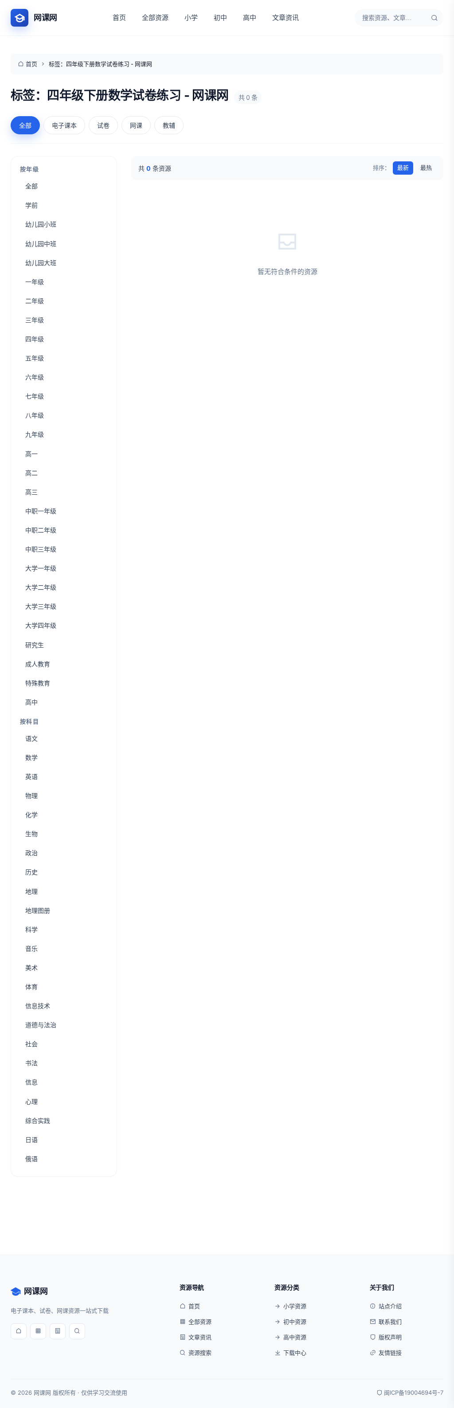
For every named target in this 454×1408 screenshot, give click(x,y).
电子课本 (64, 125)
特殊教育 (37, 683)
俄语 (31, 1158)
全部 (25, 125)
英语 (31, 776)
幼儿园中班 (40, 243)
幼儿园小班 (40, 224)
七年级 (34, 396)
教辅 (169, 125)
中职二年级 (40, 530)
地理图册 (37, 910)
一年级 (34, 282)
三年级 (34, 320)
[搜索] (434, 18)
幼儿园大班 (40, 262)
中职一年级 (40, 511)
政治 (31, 853)
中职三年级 (40, 549)
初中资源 (294, 1321)
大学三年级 (40, 606)
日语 (31, 1139)
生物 (31, 833)
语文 (31, 738)
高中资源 (294, 1337)
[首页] (19, 1331)
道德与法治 (40, 1025)
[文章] (58, 1331)
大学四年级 (40, 625)
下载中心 (294, 1352)
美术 (31, 967)
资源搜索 (199, 1352)
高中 (249, 17)
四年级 (34, 339)
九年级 (34, 434)
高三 (31, 492)
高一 (31, 454)
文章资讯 (285, 17)
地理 (31, 891)
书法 (31, 1063)
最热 (426, 167)
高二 (31, 473)
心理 (31, 1101)
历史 (31, 872)
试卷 (103, 125)
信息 (31, 1082)
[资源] (38, 1331)
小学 (191, 17)
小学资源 (294, 1306)
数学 (31, 757)
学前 (31, 205)
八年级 (34, 415)
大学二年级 (40, 587)
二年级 (34, 301)
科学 (31, 929)
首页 (119, 17)
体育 (31, 986)
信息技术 (37, 1005)
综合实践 (37, 1120)
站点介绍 (390, 1306)
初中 (220, 17)
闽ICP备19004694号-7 (413, 1392)
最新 (403, 167)
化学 (31, 814)
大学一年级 (40, 568)
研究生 (34, 645)
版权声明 (390, 1337)
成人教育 (37, 664)
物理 (31, 795)
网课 (136, 125)
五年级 (34, 358)
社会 (31, 1044)
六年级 (34, 377)
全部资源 (155, 17)
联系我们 (390, 1321)
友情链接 (390, 1352)
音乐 (31, 948)
